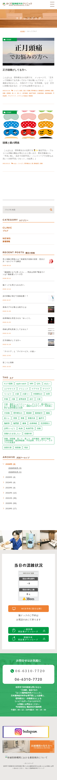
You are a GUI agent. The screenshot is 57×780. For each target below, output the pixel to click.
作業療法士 (38, 394)
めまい (15, 163)
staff (8, 39)
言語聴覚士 (45, 423)
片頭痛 (28, 90)
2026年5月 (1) (15, 472)
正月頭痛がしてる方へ (15, 70)
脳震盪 (16, 423)
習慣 (15, 418)
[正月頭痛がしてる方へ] (28, 52)
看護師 (29, 413)
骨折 (26, 447)
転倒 (21, 428)
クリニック (23, 389)
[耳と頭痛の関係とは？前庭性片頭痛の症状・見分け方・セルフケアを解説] (51, 261)
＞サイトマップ (28, 763)
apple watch (21, 384)
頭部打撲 (8, 447)
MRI (31, 384)
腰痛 (24, 423)
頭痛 (52, 90)
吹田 (20, 90)
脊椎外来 (31, 418)
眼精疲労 (41, 90)
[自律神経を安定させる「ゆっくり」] (51, 320)
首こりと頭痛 (8, 362)
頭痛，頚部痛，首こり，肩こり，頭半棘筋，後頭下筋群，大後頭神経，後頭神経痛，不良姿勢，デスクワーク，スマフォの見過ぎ (28, 440)
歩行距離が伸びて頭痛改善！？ (15, 296)
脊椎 (22, 418)
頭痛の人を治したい (12, 433)
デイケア (46, 389)
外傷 (6, 399)
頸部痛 (31, 96)
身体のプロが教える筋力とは (14, 307)
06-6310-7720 (28, 679)
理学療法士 (34, 90)
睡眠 (48, 413)
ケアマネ (35, 389)
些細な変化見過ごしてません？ (15, 329)
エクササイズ (9, 389)
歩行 (31, 399)
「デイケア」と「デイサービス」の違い (19, 351)
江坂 (24, 90)
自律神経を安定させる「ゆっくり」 (17, 318)
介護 (17, 394)
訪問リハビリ (9, 428)
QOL (39, 384)
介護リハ (26, 394)
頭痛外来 (28, 433)
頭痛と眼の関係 (11, 142)
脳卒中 (41, 418)
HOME (22, 31)
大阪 (13, 399)
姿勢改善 (22, 399)
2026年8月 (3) (15, 468)
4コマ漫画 (8, 384)
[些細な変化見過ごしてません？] (51, 331)
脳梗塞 (7, 423)
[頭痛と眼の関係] (28, 124)
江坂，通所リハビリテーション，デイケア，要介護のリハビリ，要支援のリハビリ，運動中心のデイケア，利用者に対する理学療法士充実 (28, 406)
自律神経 (47, 90)
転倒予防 (30, 428)
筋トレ (7, 418)
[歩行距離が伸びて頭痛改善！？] (51, 298)
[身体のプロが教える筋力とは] (51, 309)
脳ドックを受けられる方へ (14, 285)
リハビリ (16, 90)
